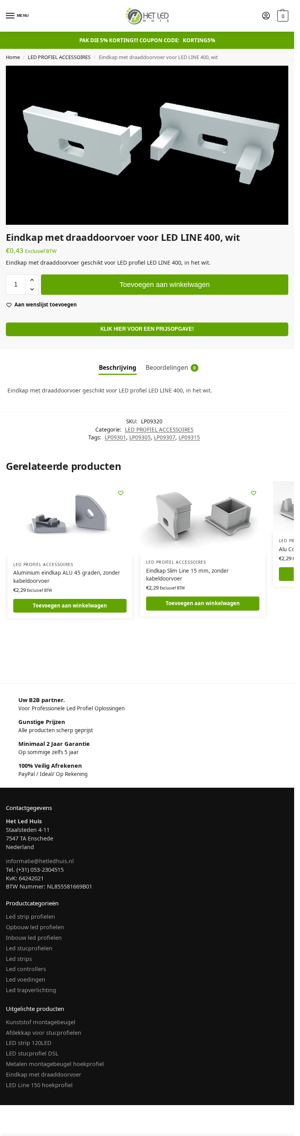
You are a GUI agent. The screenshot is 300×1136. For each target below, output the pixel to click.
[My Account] (266, 16)
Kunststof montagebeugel (40, 1022)
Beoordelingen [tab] (171, 367)
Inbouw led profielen (34, 937)
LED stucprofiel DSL (32, 1053)
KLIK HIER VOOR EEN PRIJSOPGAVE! (147, 329)
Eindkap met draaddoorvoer (43, 1074)
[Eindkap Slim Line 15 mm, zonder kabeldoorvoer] (202, 517)
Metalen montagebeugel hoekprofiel (55, 1064)
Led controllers (26, 969)
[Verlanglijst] (121, 493)
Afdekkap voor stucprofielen (43, 1032)
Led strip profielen (30, 916)
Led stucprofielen (29, 948)
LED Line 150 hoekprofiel (39, 1085)
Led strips (19, 958)
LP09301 (115, 437)
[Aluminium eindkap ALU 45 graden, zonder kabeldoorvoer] (69, 518)
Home (13, 57)
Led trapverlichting (31, 990)
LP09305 (140, 437)
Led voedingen (25, 979)
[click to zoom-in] (147, 145)
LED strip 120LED (29, 1042)
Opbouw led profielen (35, 927)
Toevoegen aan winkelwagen (165, 284)
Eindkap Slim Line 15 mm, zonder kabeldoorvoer (187, 574)
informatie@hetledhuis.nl (40, 861)
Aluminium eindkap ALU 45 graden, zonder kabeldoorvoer (66, 576)
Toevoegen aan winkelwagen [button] (70, 605)
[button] (281, 16)
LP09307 (164, 437)
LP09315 (189, 437)
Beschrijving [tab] (117, 367)
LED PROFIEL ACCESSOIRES (59, 57)
